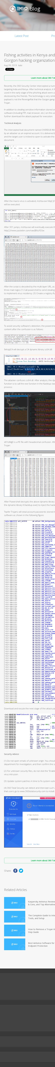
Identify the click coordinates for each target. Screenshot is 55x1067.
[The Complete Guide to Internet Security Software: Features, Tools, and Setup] (14, 917)
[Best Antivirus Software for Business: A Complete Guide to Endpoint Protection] (14, 944)
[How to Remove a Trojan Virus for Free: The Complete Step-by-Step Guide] (14, 930)
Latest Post (22, 36)
